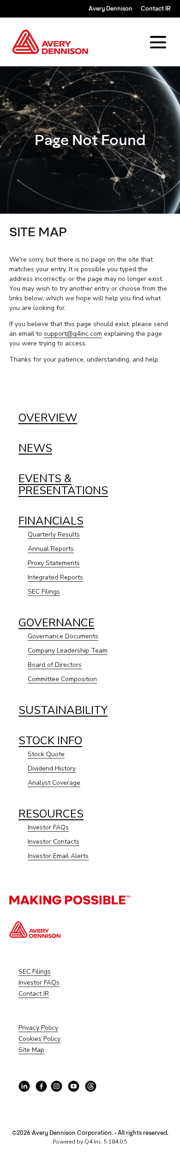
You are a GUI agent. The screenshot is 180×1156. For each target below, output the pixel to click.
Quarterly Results (54, 534)
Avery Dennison (110, 8)
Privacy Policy (49, 1028)
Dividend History (52, 768)
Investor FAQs (48, 827)
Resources (51, 813)
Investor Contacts (53, 841)
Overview (47, 417)
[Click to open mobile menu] (158, 42)
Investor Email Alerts (58, 856)
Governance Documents (63, 636)
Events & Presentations (63, 484)
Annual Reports (51, 548)
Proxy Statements (54, 563)
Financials (51, 521)
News (35, 448)
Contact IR (156, 8)
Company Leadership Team (68, 650)
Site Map (42, 1050)
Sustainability (63, 710)
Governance (56, 622)
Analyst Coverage (54, 782)
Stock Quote (46, 754)
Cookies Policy (51, 1039)
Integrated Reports (55, 577)
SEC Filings (44, 591)
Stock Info (50, 740)
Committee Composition (62, 679)
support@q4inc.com (73, 333)
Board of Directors (55, 664)
